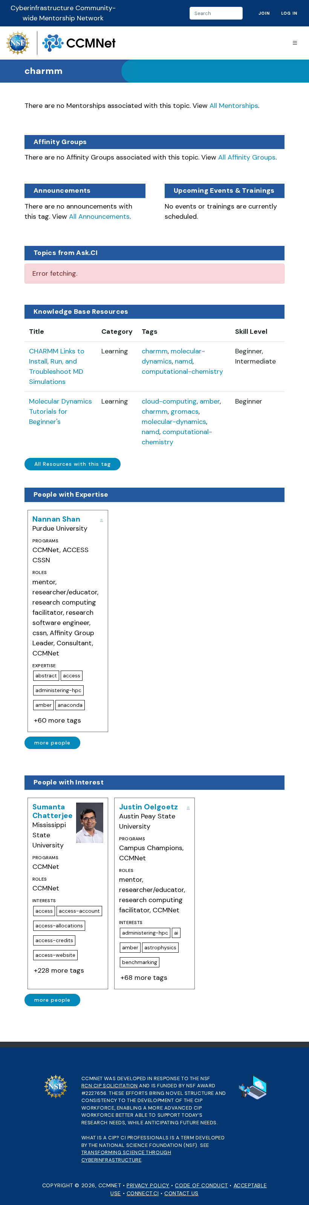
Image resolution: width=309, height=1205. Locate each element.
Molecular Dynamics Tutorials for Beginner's (60, 411)
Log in (289, 13)
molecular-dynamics (174, 421)
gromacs (185, 411)
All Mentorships (234, 105)
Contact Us (181, 1193)
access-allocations (59, 925)
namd (184, 361)
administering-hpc (58, 690)
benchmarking (139, 962)
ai (176, 932)
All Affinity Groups (246, 157)
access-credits (54, 940)
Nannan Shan (56, 519)
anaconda (70, 705)
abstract (46, 675)
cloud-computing (169, 401)
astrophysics (160, 947)
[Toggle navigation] (295, 43)
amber (210, 401)
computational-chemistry (182, 371)
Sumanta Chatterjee (52, 811)
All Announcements (99, 216)
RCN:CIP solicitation (109, 1085)
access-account (79, 910)
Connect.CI (143, 1193)
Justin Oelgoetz (148, 807)
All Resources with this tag (72, 464)
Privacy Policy (148, 1185)
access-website (55, 955)
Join (264, 13)
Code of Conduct (201, 1185)
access (71, 675)
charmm (155, 351)
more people (52, 742)
